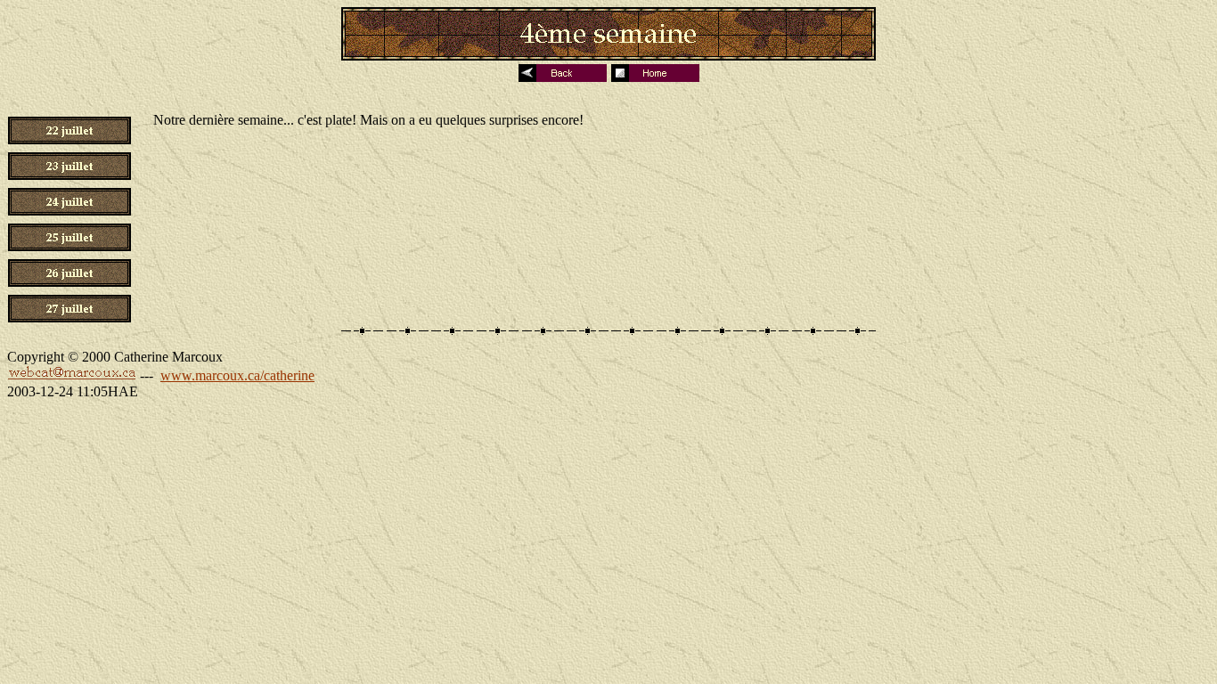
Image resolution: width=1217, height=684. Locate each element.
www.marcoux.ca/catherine (237, 375)
